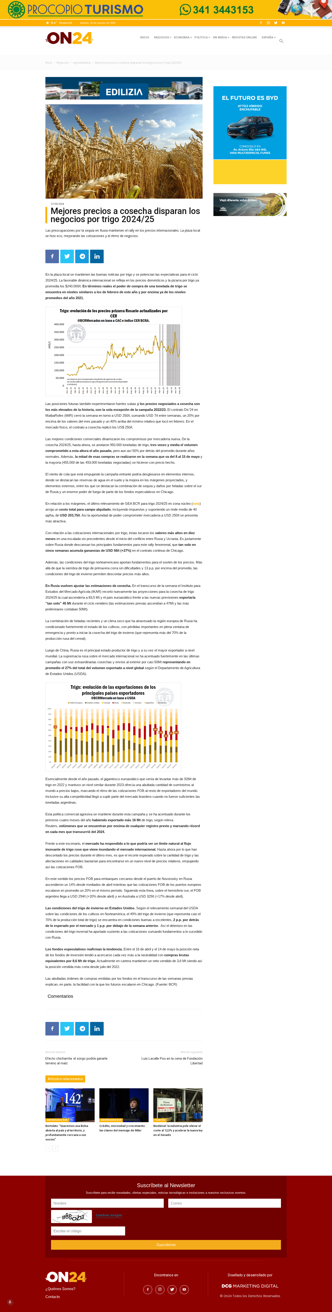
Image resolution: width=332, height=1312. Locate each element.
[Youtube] (283, 23)
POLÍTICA (201, 37)
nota (196, 503)
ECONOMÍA (181, 37)
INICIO (144, 37)
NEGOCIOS (161, 37)
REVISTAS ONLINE (244, 37)
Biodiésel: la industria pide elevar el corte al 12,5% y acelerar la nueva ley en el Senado (177, 1130)
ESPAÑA (267, 37)
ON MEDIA (220, 37)
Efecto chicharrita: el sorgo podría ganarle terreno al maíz (76, 1060)
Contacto (52, 1297)
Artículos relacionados (65, 1079)
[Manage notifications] (10, 1302)
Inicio (48, 63)
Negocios (62, 63)
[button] (281, 42)
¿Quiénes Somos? (60, 1289)
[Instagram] (268, 23)
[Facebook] (260, 23)
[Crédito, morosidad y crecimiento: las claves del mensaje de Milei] (124, 1105)
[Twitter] (275, 23)
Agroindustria (82, 63)
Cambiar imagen (109, 1215)
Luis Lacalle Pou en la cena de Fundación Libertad (172, 1060)
